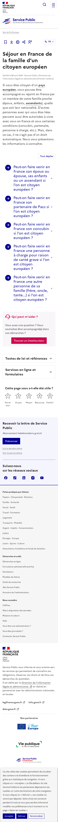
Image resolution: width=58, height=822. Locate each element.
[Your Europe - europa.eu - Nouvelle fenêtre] (29, 726)
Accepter (9, 816)
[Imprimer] (18, 42)
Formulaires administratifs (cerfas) (18, 566)
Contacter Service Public (14, 636)
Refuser (21, 816)
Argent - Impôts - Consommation (18, 528)
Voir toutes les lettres (12, 453)
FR (49, 41)
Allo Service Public (11, 587)
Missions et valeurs (11, 615)
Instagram (33, 478)
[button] (30, 42)
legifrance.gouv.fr (12, 702)
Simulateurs (8, 571)
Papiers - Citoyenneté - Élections (18, 497)
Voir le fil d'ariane (11, 32)
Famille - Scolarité (11, 502)
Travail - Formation (11, 512)
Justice (6, 533)
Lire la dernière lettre (12, 448)
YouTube (42, 478)
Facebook (6, 478)
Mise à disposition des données (17, 610)
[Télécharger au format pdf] (12, 42)
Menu (53, 7)
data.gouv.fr (9, 709)
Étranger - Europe (11, 538)
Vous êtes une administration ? (17, 626)
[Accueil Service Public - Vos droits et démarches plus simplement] (23, 24)
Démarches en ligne (12, 561)
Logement (7, 517)
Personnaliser (36, 816)
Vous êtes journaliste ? (13, 631)
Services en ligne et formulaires (20, 372)
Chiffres (6, 605)
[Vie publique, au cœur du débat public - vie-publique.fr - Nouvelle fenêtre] (29, 744)
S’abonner (11, 441)
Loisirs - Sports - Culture (13, 543)
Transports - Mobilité (12, 522)
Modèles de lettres (11, 577)
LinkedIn (24, 478)
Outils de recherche (12, 582)
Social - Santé (9, 507)
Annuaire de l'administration (16, 592)
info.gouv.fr (35, 702)
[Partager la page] (24, 42)
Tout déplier (46, 156)
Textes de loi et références (26, 358)
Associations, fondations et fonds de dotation (24, 548)
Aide (5, 620)
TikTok (15, 478)
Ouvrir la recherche (44, 4)
